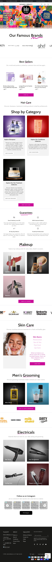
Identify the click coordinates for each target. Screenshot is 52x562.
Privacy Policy (16, 541)
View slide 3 (26, 26)
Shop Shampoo (9, 153)
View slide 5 (33, 26)
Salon (14, 543)
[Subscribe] (48, 535)
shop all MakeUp (26, 301)
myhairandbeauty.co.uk (11, 554)
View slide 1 (18, 26)
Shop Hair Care (26, 204)
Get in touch (7, 547)
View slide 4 (29, 26)
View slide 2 (22, 26)
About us (15, 535)
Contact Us (25, 537)
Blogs (24, 541)
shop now (37, 363)
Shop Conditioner (33, 152)
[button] (41, 4)
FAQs (24, 539)
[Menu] (4, 4)
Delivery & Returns (27, 535)
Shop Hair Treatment (10, 198)
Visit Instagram (26, 513)
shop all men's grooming (26, 408)
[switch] (48, 557)
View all (26, 94)
